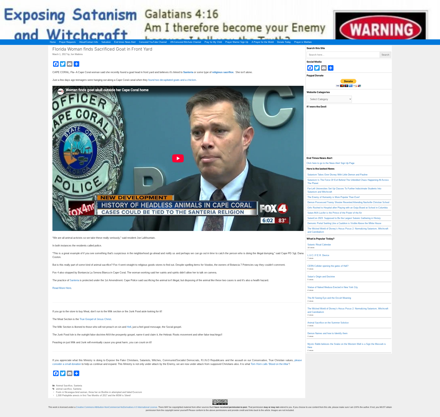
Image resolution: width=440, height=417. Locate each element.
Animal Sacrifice (64, 385)
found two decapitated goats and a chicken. (172, 79)
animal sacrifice (64, 389)
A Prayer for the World (263, 42)
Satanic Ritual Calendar (319, 244)
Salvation (106, 42)
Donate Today (284, 42)
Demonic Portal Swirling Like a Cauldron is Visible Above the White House (344, 223)
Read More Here (61, 287)
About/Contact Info (88, 42)
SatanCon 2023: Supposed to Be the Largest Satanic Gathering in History (344, 218)
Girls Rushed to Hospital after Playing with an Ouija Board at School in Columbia (347, 207)
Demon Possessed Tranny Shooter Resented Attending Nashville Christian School (348, 202)
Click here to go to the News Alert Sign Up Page (330, 163)
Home (53, 42)
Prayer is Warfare (303, 42)
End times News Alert (125, 42)
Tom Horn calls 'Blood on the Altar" (270, 363)
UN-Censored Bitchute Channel (185, 42)
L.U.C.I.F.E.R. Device (318, 255)
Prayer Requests (67, 42)
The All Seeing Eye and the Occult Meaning (329, 298)
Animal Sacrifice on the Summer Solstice (328, 322)
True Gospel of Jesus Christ (95, 319)
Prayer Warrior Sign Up (236, 42)
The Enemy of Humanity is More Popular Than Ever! (333, 197)
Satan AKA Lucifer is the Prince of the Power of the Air (334, 213)
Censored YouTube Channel (153, 42)
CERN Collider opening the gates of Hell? (327, 266)
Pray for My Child (213, 42)
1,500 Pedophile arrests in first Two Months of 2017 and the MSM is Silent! (93, 395)
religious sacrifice (222, 72)
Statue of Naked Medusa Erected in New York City (332, 287)
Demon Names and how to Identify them (327, 333)
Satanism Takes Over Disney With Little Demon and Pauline (337, 174)
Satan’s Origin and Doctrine (321, 276)
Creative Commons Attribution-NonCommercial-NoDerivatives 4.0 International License (116, 407)
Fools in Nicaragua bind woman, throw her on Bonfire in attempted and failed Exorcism (99, 392)
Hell (129, 326)
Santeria (188, 72)
